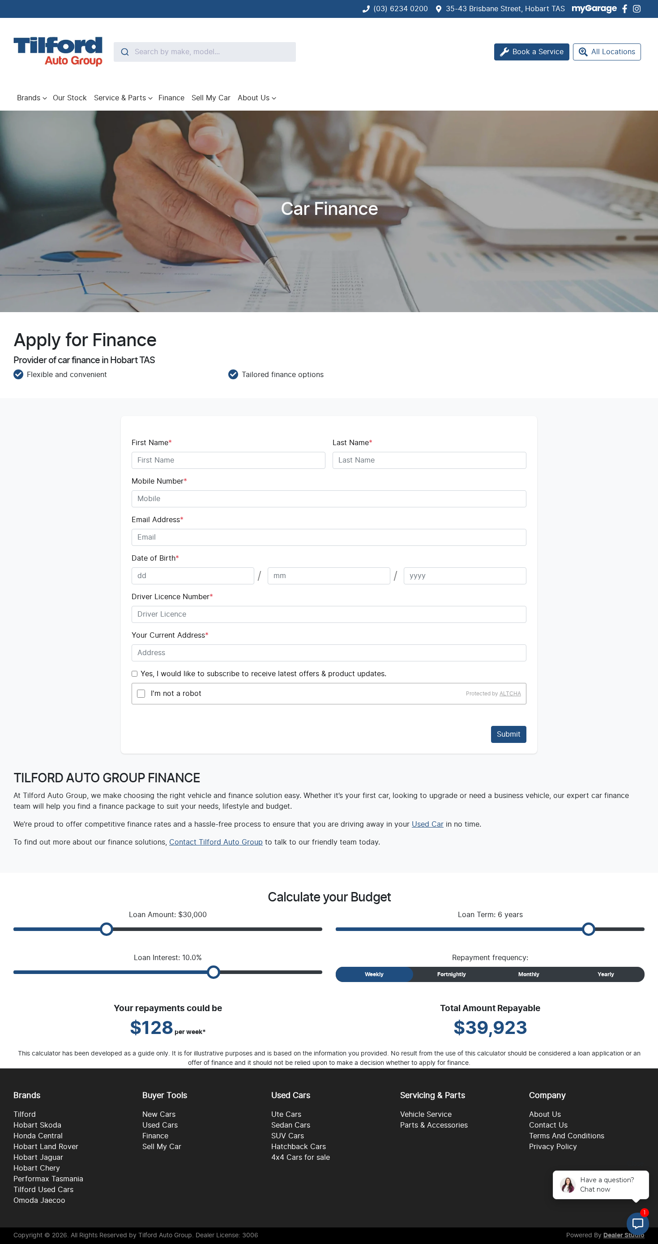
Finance (171, 98)
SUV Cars (287, 1136)
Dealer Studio (624, 1235)
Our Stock (70, 98)
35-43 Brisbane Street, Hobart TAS (505, 9)
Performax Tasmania (48, 1179)
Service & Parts (120, 98)
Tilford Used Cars (43, 1189)
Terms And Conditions (566, 1136)
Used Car (428, 824)
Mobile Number (159, 481)
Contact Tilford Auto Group (216, 842)
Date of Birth (155, 558)
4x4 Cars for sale (300, 1157)
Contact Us (548, 1125)
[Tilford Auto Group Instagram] (638, 8)
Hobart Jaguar (38, 1157)
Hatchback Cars (298, 1146)
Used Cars (160, 1125)
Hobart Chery (36, 1168)
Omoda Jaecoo (39, 1200)
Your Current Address (170, 635)
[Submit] (124, 52)
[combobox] (205, 52)
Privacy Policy (553, 1146)
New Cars (158, 1114)
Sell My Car (211, 98)
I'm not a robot (176, 693)
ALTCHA (510, 693)
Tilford (24, 1114)
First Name (152, 442)
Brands (28, 98)
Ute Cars (286, 1114)
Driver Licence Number (172, 597)
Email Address (158, 519)
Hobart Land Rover (45, 1146)
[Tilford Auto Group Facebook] (626, 8)
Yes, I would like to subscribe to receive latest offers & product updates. (263, 674)
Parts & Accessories (434, 1125)
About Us (253, 98)
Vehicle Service (426, 1114)
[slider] (106, 929)
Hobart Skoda (37, 1125)
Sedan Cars (290, 1125)
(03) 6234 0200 (400, 9)
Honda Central (38, 1136)
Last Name (352, 442)
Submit (509, 734)
